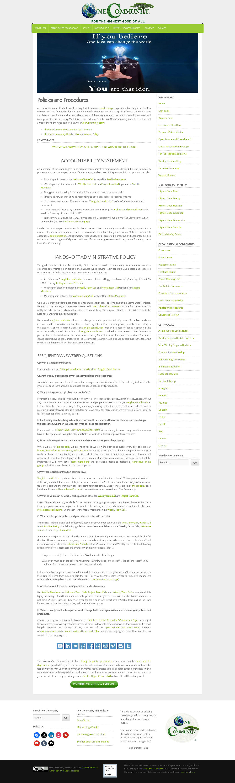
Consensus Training (168, 315)
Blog (160, 431)
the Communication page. (105, 579)
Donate (162, 28)
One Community (117, 12)
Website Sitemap (167, 175)
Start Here (40, 28)
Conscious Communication (172, 293)
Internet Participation (169, 366)
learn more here (80, 461)
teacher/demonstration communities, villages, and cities (69, 631)
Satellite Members (116, 179)
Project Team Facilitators (49, 510)
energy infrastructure (77, 450)
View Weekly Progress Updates (174, 345)
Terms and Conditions (152, 769)
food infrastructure (55, 450)
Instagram (163, 388)
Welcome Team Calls (76, 592)
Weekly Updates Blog (169, 161)
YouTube (162, 402)
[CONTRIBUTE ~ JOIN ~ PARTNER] (94, 687)
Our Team (163, 111)
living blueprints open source (96, 661)
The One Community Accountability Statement (68, 129)
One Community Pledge (170, 300)
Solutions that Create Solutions (93, 741)
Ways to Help (102, 28)
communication (58, 236)
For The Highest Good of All (172, 154)
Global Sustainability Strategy (173, 146)
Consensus (164, 250)
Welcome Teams (167, 264)
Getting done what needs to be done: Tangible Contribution (90, 369)
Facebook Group (167, 381)
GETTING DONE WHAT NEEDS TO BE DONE (113, 147)
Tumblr (162, 424)
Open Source (84, 720)
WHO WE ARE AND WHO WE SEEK (70, 147)
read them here (187, 772)
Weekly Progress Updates (126, 28)
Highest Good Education (171, 213)
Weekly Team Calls (122, 592)
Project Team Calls (63, 530)
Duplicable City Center (170, 234)
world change (106, 108)
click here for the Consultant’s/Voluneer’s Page (112, 620)
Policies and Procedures (79, 544)
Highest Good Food (168, 191)
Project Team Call (110, 184)
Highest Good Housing (170, 205)
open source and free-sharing (122, 627)
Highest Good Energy (169, 198)
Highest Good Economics (171, 220)
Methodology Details (87, 727)
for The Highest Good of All (97, 676)
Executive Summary (168, 168)
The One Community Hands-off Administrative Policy (71, 134)
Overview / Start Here (169, 125)
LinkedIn (163, 409)
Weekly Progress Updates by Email (176, 338)
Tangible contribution (48, 478)
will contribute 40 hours (68, 489)
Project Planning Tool (169, 279)
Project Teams (165, 257)
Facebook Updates (168, 374)
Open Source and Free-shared (174, 139)
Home (161, 103)
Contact (149, 28)
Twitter (162, 417)
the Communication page (76, 221)
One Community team (92, 123)
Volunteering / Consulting (171, 359)
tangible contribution (101, 201)
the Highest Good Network (69, 283)
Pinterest (162, 395)
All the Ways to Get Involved (173, 331)
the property (63, 447)
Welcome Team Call (83, 179)
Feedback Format (167, 272)
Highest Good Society (169, 227)
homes (40, 450)
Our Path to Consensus (170, 286)
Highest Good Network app (128, 209)
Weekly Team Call (87, 184)
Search (86, 28)
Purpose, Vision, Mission (171, 132)
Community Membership (171, 352)
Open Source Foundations (64, 28)
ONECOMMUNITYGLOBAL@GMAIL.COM (77, 430)
